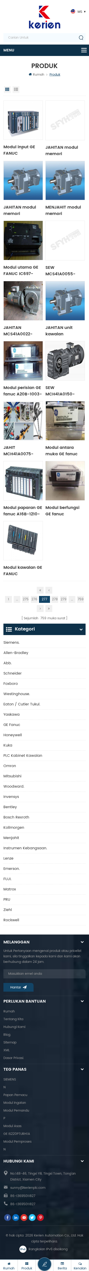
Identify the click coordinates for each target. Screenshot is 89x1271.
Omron (9, 766)
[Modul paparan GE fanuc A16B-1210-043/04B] (23, 480)
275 (26, 599)
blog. (7, 1034)
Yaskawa (11, 715)
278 (55, 599)
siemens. (11, 643)
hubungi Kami (14, 1027)
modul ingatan (14, 1102)
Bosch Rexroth (16, 817)
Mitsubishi (12, 776)
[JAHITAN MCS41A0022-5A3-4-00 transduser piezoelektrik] (23, 300)
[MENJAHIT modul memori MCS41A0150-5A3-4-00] (65, 180)
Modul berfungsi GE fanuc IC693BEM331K (62, 510)
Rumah (38, 74)
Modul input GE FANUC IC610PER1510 (19, 150)
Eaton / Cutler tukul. (21, 704)
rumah (9, 1011)
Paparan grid (7, 89)
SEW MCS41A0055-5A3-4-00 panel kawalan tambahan (62, 270)
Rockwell (11, 920)
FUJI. (7, 879)
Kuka (7, 745)
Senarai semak (16, 89)
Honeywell (12, 735)
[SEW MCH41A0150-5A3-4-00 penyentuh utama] (65, 361)
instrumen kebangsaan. (25, 848)
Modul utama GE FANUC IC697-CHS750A (20, 270)
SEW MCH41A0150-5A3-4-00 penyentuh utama (64, 391)
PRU (6, 900)
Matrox (9, 889)
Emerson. (11, 869)
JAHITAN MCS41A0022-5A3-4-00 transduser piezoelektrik (18, 330)
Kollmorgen (13, 828)
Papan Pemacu (15, 1095)
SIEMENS (9, 1079)
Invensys (11, 797)
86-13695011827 (22, 1196)
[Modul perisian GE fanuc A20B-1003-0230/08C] (23, 361)
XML (6, 1050)
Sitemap (9, 1042)
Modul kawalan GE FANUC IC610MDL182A (22, 570)
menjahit (11, 838)
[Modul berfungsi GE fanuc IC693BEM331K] (65, 480)
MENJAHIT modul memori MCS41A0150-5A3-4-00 (63, 210)
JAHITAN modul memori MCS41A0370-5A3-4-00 (19, 210)
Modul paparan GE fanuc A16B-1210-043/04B (22, 510)
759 (81, 599)
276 (34, 599)
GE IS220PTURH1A (16, 1133)
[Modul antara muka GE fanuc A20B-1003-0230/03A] (65, 421)
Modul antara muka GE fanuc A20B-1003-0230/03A (61, 450)
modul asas (12, 1126)
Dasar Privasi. (13, 1058)
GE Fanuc (11, 725)
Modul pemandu (16, 1110)
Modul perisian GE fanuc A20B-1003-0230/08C (22, 391)
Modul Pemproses (17, 1141)
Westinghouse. (16, 694)
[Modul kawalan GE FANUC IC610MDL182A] (23, 541)
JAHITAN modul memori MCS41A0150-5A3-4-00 (61, 150)
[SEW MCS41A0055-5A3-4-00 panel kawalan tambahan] (65, 240)
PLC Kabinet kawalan (22, 756)
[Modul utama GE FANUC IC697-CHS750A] (23, 240)
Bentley (10, 807)
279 (63, 599)
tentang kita (13, 1019)
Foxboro (10, 684)
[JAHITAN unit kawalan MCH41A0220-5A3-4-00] (65, 300)
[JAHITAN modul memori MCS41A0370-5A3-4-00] (23, 180)
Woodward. (13, 786)
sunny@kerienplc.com (27, 1187)
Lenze (8, 858)
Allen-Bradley (15, 653)
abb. (7, 663)
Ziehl (7, 910)
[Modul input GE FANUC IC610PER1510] (23, 120)
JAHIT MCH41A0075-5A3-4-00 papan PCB (21, 450)
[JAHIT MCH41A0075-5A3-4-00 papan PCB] (23, 421)
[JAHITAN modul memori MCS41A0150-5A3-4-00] (65, 120)
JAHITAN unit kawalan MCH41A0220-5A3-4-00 (60, 330)
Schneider (12, 673)
